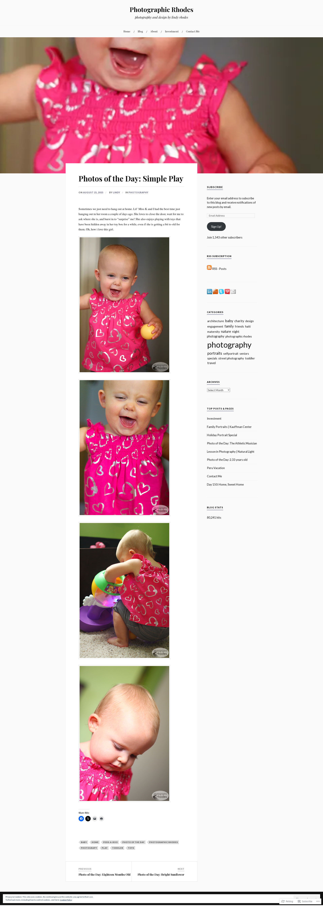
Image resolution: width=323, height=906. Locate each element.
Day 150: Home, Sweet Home (225, 484)
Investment (172, 31)
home (95, 842)
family (229, 326)
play (104, 848)
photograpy (89, 848)
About (154, 31)
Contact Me (193, 31)
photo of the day (133, 842)
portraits (214, 353)
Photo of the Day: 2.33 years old (227, 459)
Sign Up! (216, 226)
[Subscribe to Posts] (209, 269)
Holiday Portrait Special (222, 435)
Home (126, 31)
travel (211, 363)
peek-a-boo (110, 842)
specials (212, 358)
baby (84, 842)
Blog (140, 31)
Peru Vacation (216, 468)
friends (239, 326)
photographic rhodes (163, 842)
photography (138, 192)
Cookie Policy (66, 900)
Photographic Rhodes (161, 9)
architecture (215, 321)
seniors (244, 353)
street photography (231, 358)
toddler (117, 848)
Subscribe (215, 187)
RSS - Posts (219, 269)
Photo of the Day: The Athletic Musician (232, 443)
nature (226, 331)
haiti (248, 326)
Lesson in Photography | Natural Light (230, 451)
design (249, 321)
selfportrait (230, 353)
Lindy (116, 192)
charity (239, 321)
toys (131, 848)
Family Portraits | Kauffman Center (229, 427)
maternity (213, 331)
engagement (215, 326)
